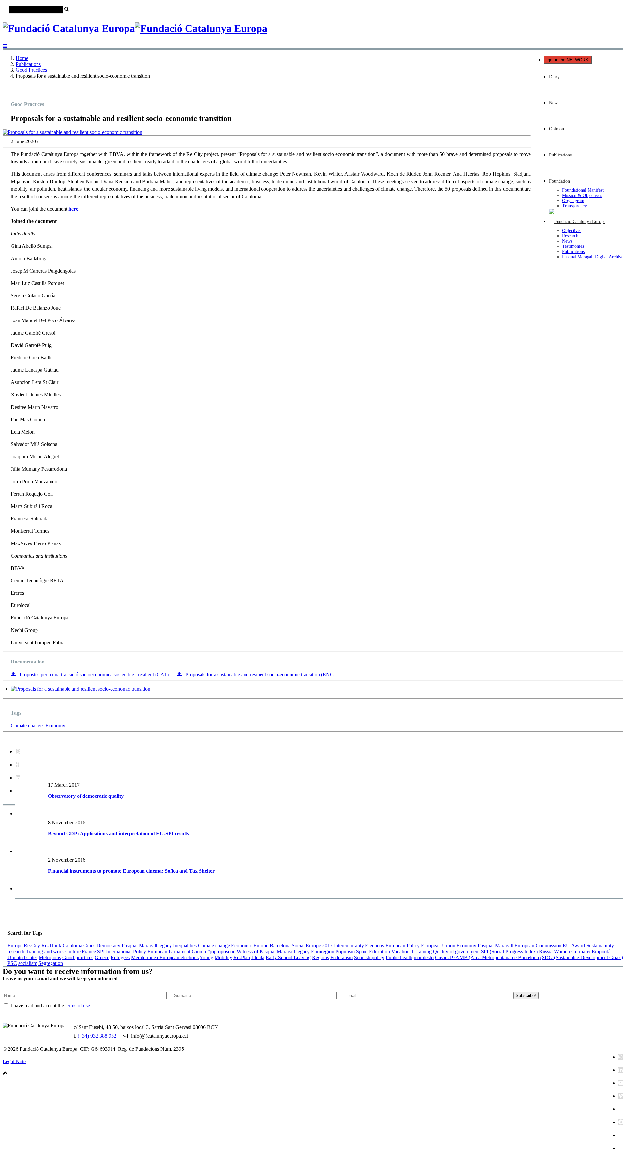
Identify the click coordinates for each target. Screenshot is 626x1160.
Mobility (223, 957)
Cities (89, 945)
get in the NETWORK (568, 59)
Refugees (120, 957)
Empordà (601, 951)
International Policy (126, 951)
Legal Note (14, 1061)
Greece (102, 957)
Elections (374, 945)
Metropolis (50, 957)
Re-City (32, 945)
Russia (546, 951)
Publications (560, 155)
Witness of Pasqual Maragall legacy (273, 951)
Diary (554, 76)
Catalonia (72, 945)
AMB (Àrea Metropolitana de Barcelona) (498, 957)
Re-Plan (241, 957)
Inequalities (185, 945)
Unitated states (22, 957)
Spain (362, 951)
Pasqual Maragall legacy (147, 945)
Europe (14, 945)
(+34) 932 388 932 (97, 1036)
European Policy (402, 945)
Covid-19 (445, 957)
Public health (399, 957)
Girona (199, 951)
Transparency (574, 205)
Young (206, 957)
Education (379, 951)
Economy (55, 725)
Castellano (595, 20)
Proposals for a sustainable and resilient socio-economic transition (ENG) (258, 674)
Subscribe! (526, 995)
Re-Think (51, 945)
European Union (438, 945)
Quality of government (456, 951)
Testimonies (573, 246)
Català (577, 20)
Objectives (571, 230)
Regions (320, 957)
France (89, 951)
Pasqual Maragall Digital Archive (592, 256)
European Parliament (168, 951)
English (615, 20)
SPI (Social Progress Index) (509, 951)
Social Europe (306, 945)
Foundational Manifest (583, 190)
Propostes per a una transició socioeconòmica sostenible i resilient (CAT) (92, 674)
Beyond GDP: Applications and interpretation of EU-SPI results (118, 833)
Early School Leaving (288, 957)
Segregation (50, 963)
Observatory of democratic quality (86, 796)
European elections (179, 957)
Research (570, 235)
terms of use (77, 1005)
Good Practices (31, 70)
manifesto (424, 957)
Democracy (108, 945)
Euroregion (322, 951)
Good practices (77, 957)
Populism (345, 951)
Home (22, 58)
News (554, 102)
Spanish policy (369, 957)
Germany (580, 951)
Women (562, 951)
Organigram (573, 200)
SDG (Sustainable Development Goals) (582, 957)
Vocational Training (411, 951)
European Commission (537, 945)
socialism (27, 963)
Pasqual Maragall (495, 945)
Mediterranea (145, 957)
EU (566, 945)
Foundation (559, 181)
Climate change (27, 725)
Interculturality (349, 945)
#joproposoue (221, 951)
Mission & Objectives (582, 195)
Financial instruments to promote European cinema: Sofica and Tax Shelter (131, 871)
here (73, 209)
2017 (327, 945)
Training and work (45, 951)
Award (578, 945)
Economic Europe (249, 945)
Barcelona (280, 945)
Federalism (341, 957)
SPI (101, 951)
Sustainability (600, 945)
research (15, 951)
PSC (12, 963)
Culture (73, 951)
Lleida (257, 957)
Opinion (556, 128)
